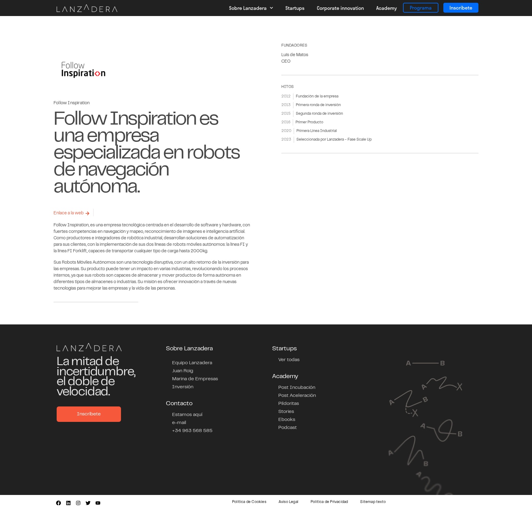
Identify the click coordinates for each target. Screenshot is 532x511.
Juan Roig (182, 371)
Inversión (182, 387)
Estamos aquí (187, 415)
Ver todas (289, 360)
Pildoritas (288, 404)
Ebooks (286, 420)
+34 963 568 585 (192, 431)
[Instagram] (78, 503)
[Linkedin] (68, 503)
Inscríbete (460, 7)
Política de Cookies (249, 502)
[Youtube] (98, 503)
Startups (294, 8)
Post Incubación (296, 387)
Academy (386, 8)
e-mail (179, 423)
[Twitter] (88, 503)
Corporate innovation (340, 8)
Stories (286, 412)
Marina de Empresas (195, 379)
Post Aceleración (297, 396)
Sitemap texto (373, 502)
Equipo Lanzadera (192, 363)
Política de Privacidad (329, 502)
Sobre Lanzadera (248, 8)
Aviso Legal (288, 502)
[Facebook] (58, 503)
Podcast (287, 428)
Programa (421, 7)
